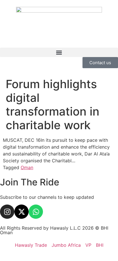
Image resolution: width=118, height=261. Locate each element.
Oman (27, 167)
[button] (59, 52)
